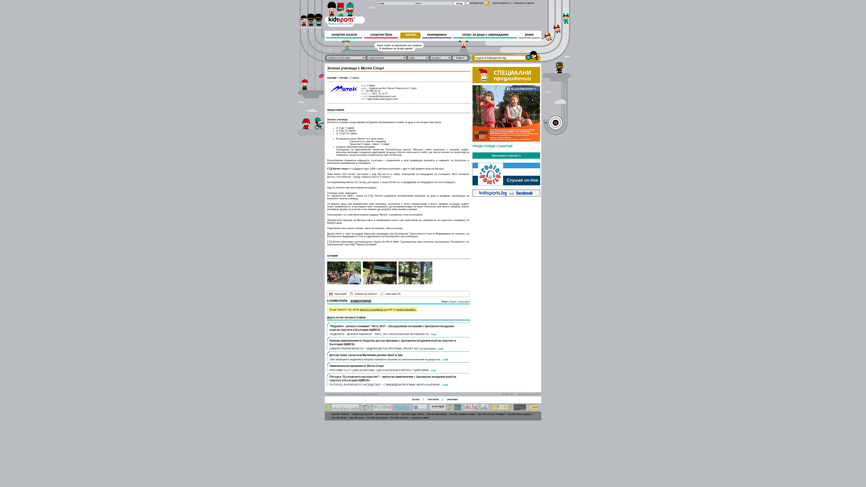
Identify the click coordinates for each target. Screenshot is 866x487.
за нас (415, 399)
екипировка (437, 34)
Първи (453, 301)
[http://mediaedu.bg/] (382, 409)
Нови (445, 301)
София (354, 77)
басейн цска (357, 417)
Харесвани (464, 301)
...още (432, 334)
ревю (529, 34)
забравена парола (523, 3)
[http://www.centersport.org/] (520, 409)
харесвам (393, 293)
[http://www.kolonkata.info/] (342, 409)
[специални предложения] (506, 82)
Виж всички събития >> (506, 155)
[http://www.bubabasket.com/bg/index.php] (455, 409)
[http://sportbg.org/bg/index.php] (484, 409)
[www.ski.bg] (471, 409)
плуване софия (420, 417)
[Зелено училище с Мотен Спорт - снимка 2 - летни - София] (380, 273)
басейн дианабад (437, 414)
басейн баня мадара (519, 414)
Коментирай (361, 301)
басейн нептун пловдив (491, 414)
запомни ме (476, 3)
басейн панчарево (377, 417)
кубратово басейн (362, 414)
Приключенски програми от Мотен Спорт (356, 366)
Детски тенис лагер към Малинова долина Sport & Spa (366, 355)
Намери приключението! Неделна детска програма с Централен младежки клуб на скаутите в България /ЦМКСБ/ (392, 342)
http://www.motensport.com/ (382, 99)
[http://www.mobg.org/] (501, 409)
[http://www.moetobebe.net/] (402, 409)
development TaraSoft (528, 394)
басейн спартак (340, 414)
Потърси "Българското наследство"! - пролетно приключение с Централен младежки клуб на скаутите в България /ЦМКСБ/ (392, 378)
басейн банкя (339, 417)
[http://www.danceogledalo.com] (420, 409)
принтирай (340, 293)
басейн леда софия (413, 414)
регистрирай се (501, 3)
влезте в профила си (373, 309)
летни (343, 77)
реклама (452, 399)
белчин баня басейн (387, 414)
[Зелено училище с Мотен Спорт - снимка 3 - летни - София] (415, 273)
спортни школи (344, 34)
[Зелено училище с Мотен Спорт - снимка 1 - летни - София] (344, 273)
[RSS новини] (487, 4)
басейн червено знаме (462, 414)
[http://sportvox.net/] (437, 409)
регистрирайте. (406, 309)
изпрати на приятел (366, 293)
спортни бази (381, 34)
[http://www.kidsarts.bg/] (366, 409)
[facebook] (506, 195)
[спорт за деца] (345, 13)
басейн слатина (400, 417)
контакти (433, 399)
